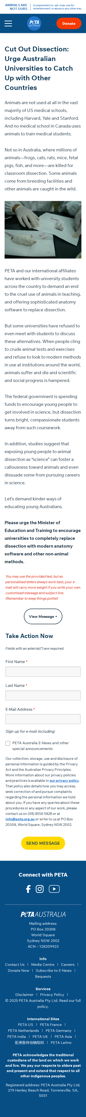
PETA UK (40, 1036)
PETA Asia (63, 1036)
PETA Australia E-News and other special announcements (40, 746)
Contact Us (15, 964)
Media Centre (42, 964)
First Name (15, 661)
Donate (68, 23)
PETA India (16, 1036)
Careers (68, 964)
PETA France (51, 1024)
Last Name (15, 685)
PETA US (25, 1024)
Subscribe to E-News (54, 970)
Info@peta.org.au (20, 819)
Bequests (43, 976)
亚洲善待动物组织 (29, 1042)
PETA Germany (59, 1030)
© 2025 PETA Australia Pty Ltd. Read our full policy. (43, 1003)
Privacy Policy (52, 994)
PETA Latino (61, 1042)
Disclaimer (24, 994)
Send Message (43, 843)
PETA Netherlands (23, 1030)
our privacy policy (64, 780)
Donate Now (18, 970)
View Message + (43, 616)
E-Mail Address (19, 709)
